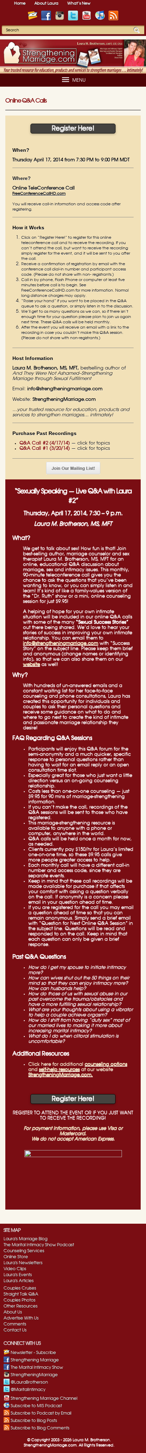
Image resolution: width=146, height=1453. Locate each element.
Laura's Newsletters (23, 1263)
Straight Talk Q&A (21, 1294)
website (31, 664)
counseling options (106, 1064)
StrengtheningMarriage (34, 1375)
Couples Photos (19, 1300)
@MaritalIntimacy (28, 1389)
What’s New (78, 3)
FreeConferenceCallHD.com (39, 193)
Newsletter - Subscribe (33, 1352)
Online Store (16, 1257)
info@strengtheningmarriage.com (64, 389)
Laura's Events (18, 1275)
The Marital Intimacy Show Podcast (39, 1245)
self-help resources (59, 1069)
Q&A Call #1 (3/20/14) (44, 448)
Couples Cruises (20, 1288)
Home (20, 3)
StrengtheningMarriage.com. (60, 1074)
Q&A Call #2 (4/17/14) (44, 443)
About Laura (46, 3)
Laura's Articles (19, 1281)
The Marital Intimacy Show (37, 1367)
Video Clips (15, 1269)
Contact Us (15, 1330)
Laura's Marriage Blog (25, 1239)
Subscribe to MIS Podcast (36, 1406)
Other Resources (21, 1306)
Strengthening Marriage (35, 1360)
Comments (15, 1324)
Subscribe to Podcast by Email (41, 1413)
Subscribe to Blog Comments (40, 1428)
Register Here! (73, 128)
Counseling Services (24, 1251)
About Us (13, 1312)
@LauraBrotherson (29, 1382)
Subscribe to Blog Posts (34, 1420)
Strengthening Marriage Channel (44, 1398)
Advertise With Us (21, 1318)
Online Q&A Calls (25, 101)
